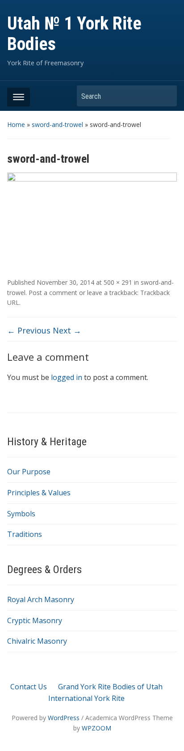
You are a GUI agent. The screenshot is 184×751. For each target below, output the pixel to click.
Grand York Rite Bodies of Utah (110, 687)
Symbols (21, 514)
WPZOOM (96, 728)
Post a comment (53, 292)
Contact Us (28, 687)
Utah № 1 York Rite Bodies (74, 34)
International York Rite (86, 698)
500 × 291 (118, 282)
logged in (66, 377)
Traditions (24, 534)
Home (16, 124)
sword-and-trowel (57, 124)
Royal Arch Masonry (40, 599)
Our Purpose (28, 472)
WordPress (63, 717)
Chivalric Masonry (37, 641)
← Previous (28, 330)
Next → (67, 330)
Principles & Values (39, 493)
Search (165, 96)
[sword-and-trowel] (91, 221)
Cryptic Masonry (34, 620)
